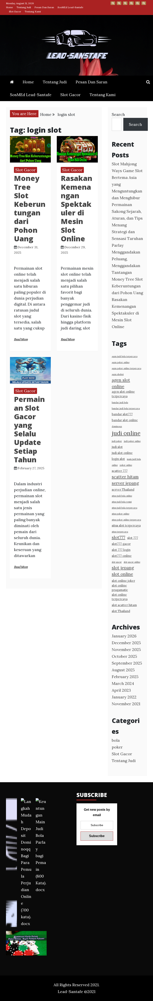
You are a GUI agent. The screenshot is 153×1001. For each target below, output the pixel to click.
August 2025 (123, 669)
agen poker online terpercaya (126, 368)
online (115, 465)
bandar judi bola (120, 402)
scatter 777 (120, 471)
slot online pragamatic (120, 588)
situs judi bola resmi (122, 501)
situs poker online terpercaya (126, 519)
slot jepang (123, 567)
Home (9, 7)
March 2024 (123, 683)
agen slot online (121, 383)
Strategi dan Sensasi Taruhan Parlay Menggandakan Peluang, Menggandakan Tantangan (127, 252)
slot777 (118, 537)
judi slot (117, 447)
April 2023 (121, 690)
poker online (126, 465)
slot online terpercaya (120, 597)
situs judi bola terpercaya (124, 507)
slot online (122, 574)
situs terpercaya (120, 531)
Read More (21, 339)
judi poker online (132, 441)
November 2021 (126, 703)
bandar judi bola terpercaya (126, 408)
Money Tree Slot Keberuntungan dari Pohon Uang (29, 208)
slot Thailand (121, 611)
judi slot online (122, 453)
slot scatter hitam (124, 605)
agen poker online (120, 362)
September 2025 (127, 663)
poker (117, 747)
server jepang (125, 483)
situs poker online (120, 513)
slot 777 (132, 538)
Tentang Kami (33, 11)
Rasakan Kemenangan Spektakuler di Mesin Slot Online (76, 208)
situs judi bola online (122, 495)
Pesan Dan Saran (44, 7)
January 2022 (124, 696)
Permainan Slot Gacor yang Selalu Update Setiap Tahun (29, 429)
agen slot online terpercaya (123, 394)
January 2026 (124, 635)
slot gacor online (132, 562)
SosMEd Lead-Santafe (70, 7)
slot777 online (122, 556)
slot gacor (117, 562)
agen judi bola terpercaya (124, 356)
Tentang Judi (24, 7)
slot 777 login (121, 550)
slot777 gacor (121, 544)
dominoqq (117, 426)
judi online (126, 433)
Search (118, 114)
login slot (118, 459)
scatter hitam (125, 476)
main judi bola (134, 459)
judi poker (117, 441)
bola (116, 740)
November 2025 (126, 649)
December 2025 (126, 642)
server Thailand (123, 489)
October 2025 (124, 656)
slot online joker (123, 581)
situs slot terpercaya (126, 525)
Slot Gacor (15, 11)
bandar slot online (125, 420)
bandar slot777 (122, 414)
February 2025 (125, 676)
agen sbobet (118, 374)
